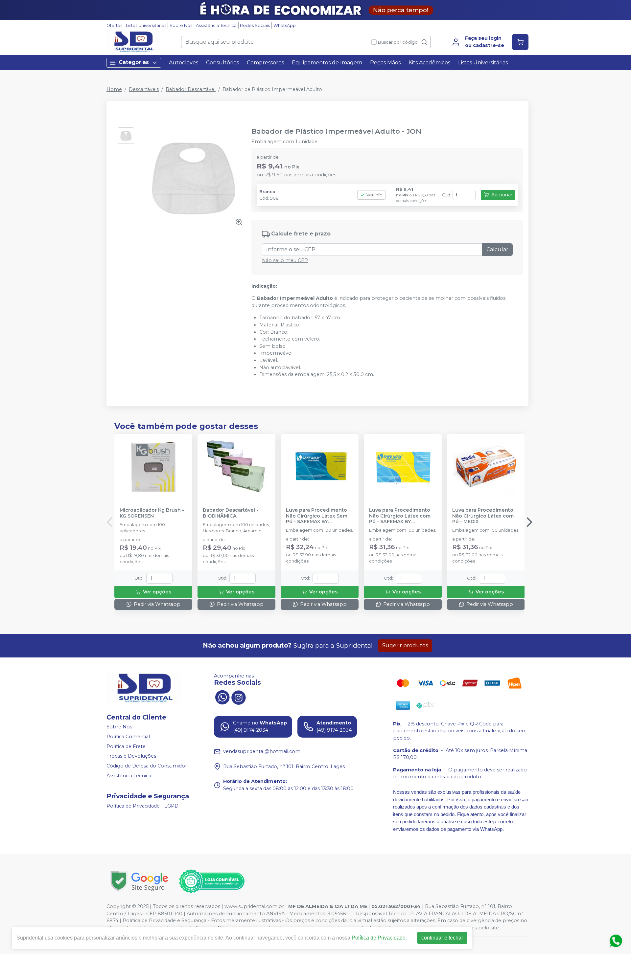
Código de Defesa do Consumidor (146, 766)
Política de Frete (126, 746)
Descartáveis (144, 89)
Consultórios (222, 62)
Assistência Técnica (216, 25)
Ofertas (114, 25)
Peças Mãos (385, 62)
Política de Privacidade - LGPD (142, 806)
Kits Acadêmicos (429, 62)
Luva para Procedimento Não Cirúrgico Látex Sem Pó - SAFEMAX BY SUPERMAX (316, 515)
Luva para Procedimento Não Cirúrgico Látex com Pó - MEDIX (483, 515)
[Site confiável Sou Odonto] (212, 881)
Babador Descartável (191, 89)
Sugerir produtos (405, 645)
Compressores (265, 62)
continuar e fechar (442, 938)
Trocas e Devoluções (131, 756)
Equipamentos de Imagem (327, 62)
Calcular (497, 249)
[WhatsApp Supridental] (222, 697)
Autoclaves (183, 62)
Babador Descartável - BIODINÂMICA (230, 513)
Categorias (134, 62)
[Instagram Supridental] (238, 697)
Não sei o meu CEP (285, 260)
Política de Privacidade (379, 938)
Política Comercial (128, 737)
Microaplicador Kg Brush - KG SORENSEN (152, 513)
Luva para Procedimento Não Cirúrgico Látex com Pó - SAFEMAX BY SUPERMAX (400, 515)
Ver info (374, 194)
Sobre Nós (181, 25)
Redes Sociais (255, 25)
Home (114, 89)
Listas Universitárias (146, 25)
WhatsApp (284, 25)
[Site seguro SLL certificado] (139, 881)
